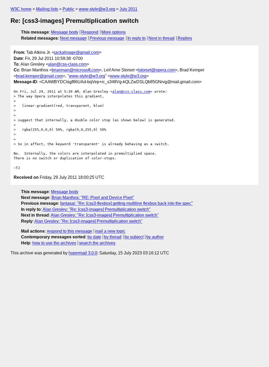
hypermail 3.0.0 (83, 253)
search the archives (97, 243)
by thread (112, 237)
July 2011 (128, 9)
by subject (134, 237)
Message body (64, 32)
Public (68, 9)
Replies (185, 38)
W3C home (21, 9)
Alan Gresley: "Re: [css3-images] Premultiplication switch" (97, 209)
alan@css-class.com (67, 64)
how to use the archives (54, 243)
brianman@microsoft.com (75, 70)
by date (94, 237)
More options (113, 32)
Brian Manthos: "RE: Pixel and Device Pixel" (92, 197)
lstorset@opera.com (156, 70)
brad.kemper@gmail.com (39, 76)
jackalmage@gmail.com (76, 52)
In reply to (136, 38)
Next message (73, 38)
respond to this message (69, 231)
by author (155, 237)
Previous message (107, 38)
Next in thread (161, 38)
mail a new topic (110, 231)
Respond (89, 32)
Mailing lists (47, 9)
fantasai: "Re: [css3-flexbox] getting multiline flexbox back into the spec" (126, 203)
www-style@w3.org (97, 9)
